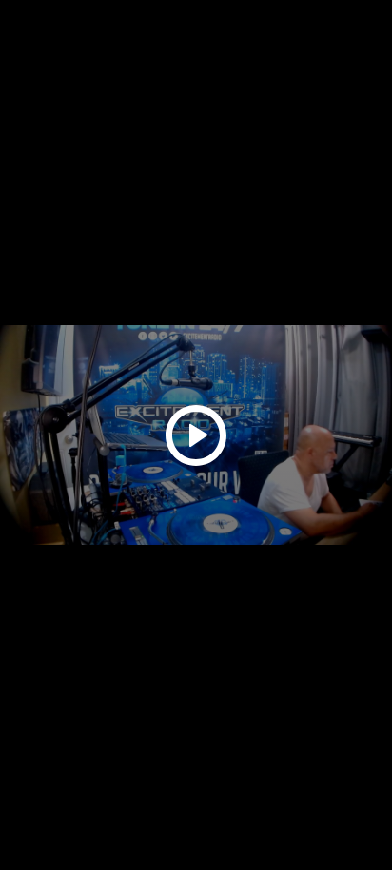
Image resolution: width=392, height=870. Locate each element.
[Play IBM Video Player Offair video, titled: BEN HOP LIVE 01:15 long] (196, 435)
